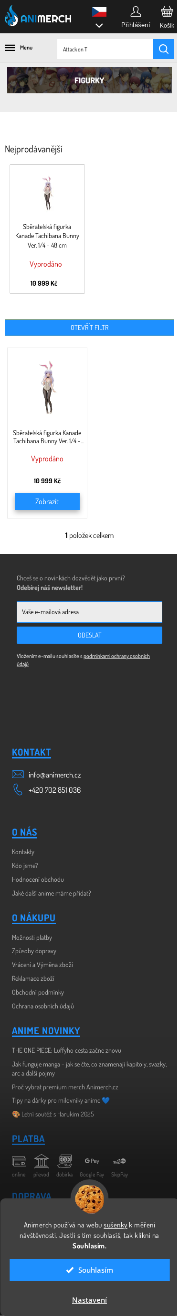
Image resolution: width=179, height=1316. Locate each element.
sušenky (112, 1224)
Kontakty (23, 851)
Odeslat (90, 635)
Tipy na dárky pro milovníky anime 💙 (61, 1100)
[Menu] (14, 47)
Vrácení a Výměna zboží (42, 964)
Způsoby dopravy (34, 951)
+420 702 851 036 (55, 790)
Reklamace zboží (33, 978)
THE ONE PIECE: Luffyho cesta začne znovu (66, 1050)
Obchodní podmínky (38, 992)
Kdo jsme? (25, 865)
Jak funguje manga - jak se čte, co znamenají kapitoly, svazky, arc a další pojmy (89, 1068)
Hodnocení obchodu (38, 879)
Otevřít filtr (89, 327)
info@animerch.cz (55, 774)
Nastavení (86, 1300)
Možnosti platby (32, 937)
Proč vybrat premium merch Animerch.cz (65, 1087)
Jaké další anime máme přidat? (51, 893)
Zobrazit (47, 501)
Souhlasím (92, 1270)
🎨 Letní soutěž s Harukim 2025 (53, 1114)
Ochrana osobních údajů (43, 1006)
